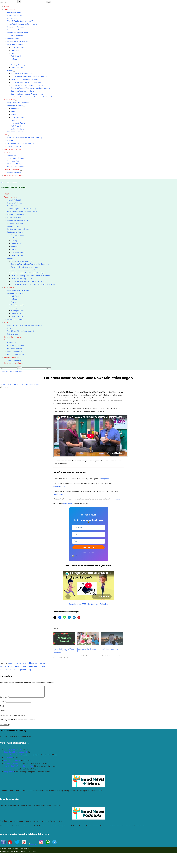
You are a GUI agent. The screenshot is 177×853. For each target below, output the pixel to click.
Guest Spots (12, 18)
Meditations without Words (17, 33)
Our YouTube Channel (15, 167)
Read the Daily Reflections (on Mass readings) (24, 138)
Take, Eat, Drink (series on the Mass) (24, 79)
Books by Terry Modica (12, 149)
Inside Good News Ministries (18, 41)
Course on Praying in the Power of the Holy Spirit (30, 76)
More (6, 135)
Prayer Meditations (14, 30)
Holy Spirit (15, 50)
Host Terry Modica (14, 164)
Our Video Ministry (14, 161)
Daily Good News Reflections (18, 103)
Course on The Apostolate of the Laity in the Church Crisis (33, 97)
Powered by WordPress (9, 851)
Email (3, 706)
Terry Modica (34, 384)
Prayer (13, 62)
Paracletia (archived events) (21, 73)
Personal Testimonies (15, 27)
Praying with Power (14, 15)
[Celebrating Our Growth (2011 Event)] (88, 638)
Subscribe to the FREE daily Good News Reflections (88, 604)
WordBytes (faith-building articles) (20, 143)
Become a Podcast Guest (13, 175)
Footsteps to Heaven (15, 44)
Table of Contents (10, 9)
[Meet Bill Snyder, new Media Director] (112, 638)
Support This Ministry (12, 170)
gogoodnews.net (59, 486)
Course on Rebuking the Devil (22, 91)
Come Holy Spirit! (14, 12)
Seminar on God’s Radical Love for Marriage (27, 85)
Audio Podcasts (9, 100)
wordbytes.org (59, 494)
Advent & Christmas (15, 36)
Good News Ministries (15, 158)
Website (3, 711)
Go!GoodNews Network (13, 755)
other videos (68, 504)
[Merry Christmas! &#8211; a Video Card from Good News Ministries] (64, 638)
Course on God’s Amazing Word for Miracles (27, 94)
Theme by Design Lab (28, 851)
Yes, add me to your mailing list (14, 715)
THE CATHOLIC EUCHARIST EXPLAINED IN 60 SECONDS (23, 667)
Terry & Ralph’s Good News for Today (21, 21)
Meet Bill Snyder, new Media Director (109, 650)
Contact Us (11, 155)
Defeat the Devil (17, 68)
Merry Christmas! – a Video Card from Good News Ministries (63, 651)
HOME (6, 6)
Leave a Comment (38, 664)
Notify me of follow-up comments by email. (18, 720)
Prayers (10, 140)
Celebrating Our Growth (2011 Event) (86, 650)
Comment (4, 697)
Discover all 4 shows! (15, 132)
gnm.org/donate (104, 479)
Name (3, 701)
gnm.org (118, 499)
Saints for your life (14, 146)
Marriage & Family (18, 65)
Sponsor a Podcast (14, 172)
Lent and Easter (13, 38)
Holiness (14, 59)
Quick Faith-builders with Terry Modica (22, 24)
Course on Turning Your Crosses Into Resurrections (30, 88)
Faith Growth (16, 56)
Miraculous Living (17, 47)
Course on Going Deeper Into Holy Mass (26, 82)
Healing (14, 53)
